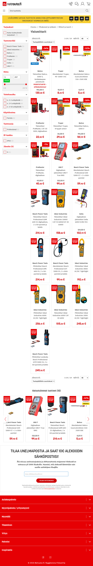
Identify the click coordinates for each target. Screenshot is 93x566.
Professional (12, 129)
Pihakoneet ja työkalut (47, 27)
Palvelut (6, 541)
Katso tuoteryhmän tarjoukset (14, 34)
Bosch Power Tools (15, 46)
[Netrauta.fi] (12, 4)
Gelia (10, 63)
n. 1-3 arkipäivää (14, 100)
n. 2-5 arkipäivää (14, 103)
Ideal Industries (14, 49)
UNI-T (10, 66)
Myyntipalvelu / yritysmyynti (15, 508)
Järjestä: (36, 38)
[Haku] (87, 10)
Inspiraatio (7, 550)
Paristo (10, 118)
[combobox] (49, 10)
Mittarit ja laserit (65, 27)
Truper (10, 59)
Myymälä (6, 516)
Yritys (4, 533)
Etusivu (34, 27)
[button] (4, 10)
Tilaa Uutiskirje (46, 481)
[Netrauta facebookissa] (43, 557)
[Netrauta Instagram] (50, 557)
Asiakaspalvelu (9, 499)
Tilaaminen (7, 525)
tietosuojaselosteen (49, 488)
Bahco (10, 53)
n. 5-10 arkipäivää (15, 107)
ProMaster (12, 56)
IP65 (10, 141)
